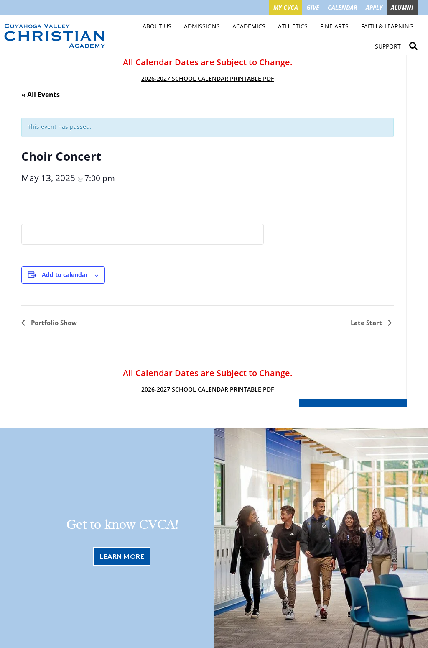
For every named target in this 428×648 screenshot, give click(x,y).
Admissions (202, 26)
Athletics (293, 26)
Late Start (367, 322)
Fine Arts (334, 26)
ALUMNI (402, 7)
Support (388, 46)
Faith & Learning (387, 26)
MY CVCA (285, 7)
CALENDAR (342, 7)
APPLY (374, 7)
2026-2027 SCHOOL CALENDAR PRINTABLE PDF (207, 78)
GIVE (312, 7)
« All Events (40, 94)
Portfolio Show (53, 322)
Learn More (121, 556)
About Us (157, 26)
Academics (248, 26)
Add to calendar (65, 275)
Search (413, 45)
